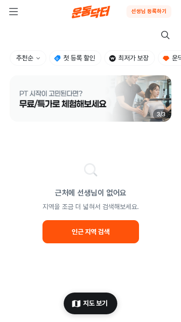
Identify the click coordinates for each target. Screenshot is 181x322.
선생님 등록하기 (149, 11)
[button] (90, 98)
